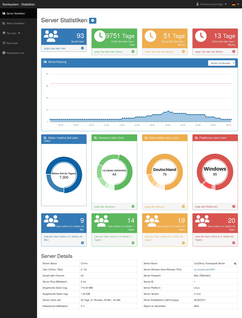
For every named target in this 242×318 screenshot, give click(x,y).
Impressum (109, 316)
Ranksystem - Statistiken (18, 4)
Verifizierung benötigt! (211, 4)
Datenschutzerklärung (127, 316)
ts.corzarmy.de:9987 (204, 269)
